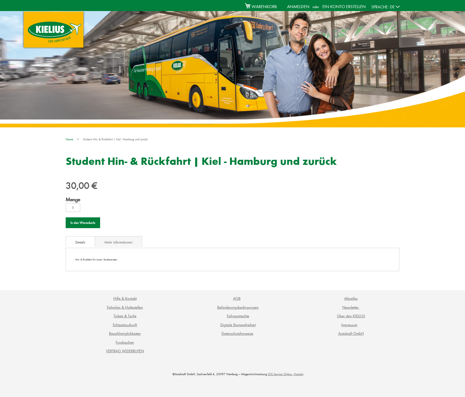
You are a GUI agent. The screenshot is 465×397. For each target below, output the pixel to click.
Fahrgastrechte (238, 315)
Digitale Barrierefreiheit (238, 324)
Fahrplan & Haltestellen (125, 307)
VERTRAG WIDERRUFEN (125, 350)
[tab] (80, 241)
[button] (385, 7)
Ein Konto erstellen (344, 6)
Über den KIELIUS (351, 315)
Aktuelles (351, 298)
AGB (237, 298)
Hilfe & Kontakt (125, 298)
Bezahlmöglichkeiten (125, 333)
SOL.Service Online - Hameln (286, 374)
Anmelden (298, 6)
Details (80, 242)
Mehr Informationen (118, 242)
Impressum (349, 324)
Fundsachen (125, 342)
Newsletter (351, 307)
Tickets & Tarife (125, 315)
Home (69, 139)
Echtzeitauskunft (125, 324)
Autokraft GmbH (351, 333)
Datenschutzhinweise (237, 333)
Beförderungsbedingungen (238, 307)
